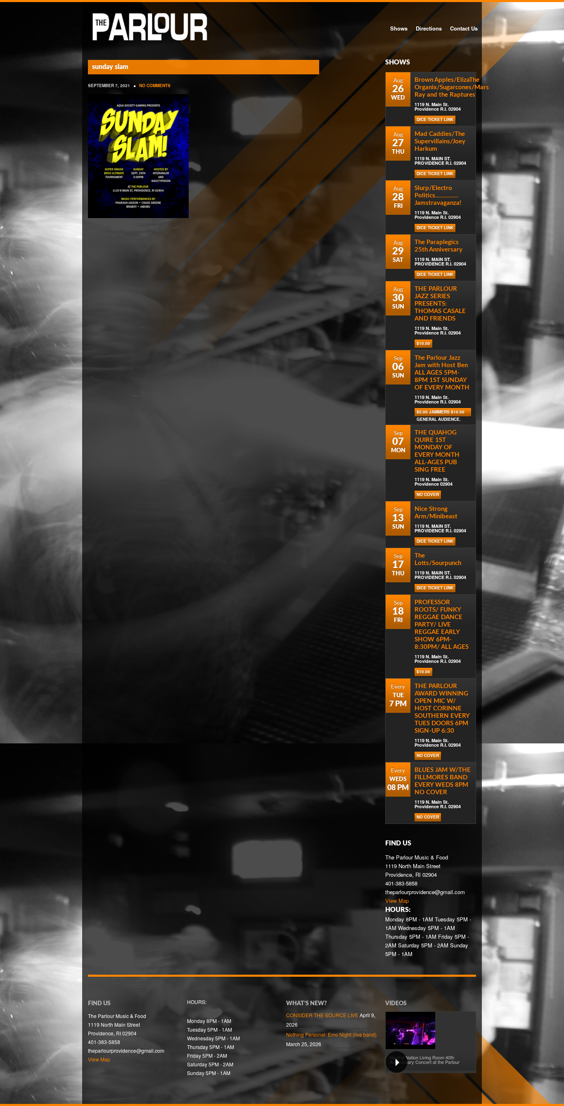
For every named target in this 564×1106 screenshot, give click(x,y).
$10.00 (423, 343)
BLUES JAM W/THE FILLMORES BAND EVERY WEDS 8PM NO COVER (443, 781)
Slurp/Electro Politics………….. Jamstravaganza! (438, 195)
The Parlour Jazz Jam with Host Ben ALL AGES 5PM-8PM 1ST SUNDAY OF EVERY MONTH (442, 373)
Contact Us (464, 28)
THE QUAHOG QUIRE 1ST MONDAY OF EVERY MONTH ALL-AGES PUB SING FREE (437, 451)
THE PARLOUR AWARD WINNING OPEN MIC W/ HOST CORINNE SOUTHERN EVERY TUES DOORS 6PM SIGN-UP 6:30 (442, 708)
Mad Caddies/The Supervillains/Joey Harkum (440, 141)
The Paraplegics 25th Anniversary (438, 246)
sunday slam (110, 67)
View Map (397, 900)
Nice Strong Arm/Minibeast (436, 513)
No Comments (155, 85)
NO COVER (428, 494)
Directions (429, 28)
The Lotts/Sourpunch (438, 559)
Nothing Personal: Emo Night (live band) (331, 1034)
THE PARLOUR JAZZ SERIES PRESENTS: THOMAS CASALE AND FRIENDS (440, 304)
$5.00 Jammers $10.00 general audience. (440, 412)
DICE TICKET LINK (435, 119)
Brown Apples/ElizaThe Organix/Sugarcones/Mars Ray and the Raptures (452, 87)
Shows (399, 28)
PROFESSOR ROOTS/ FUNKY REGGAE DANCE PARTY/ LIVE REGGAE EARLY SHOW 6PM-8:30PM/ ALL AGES (442, 624)
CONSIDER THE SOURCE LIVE (322, 1014)
